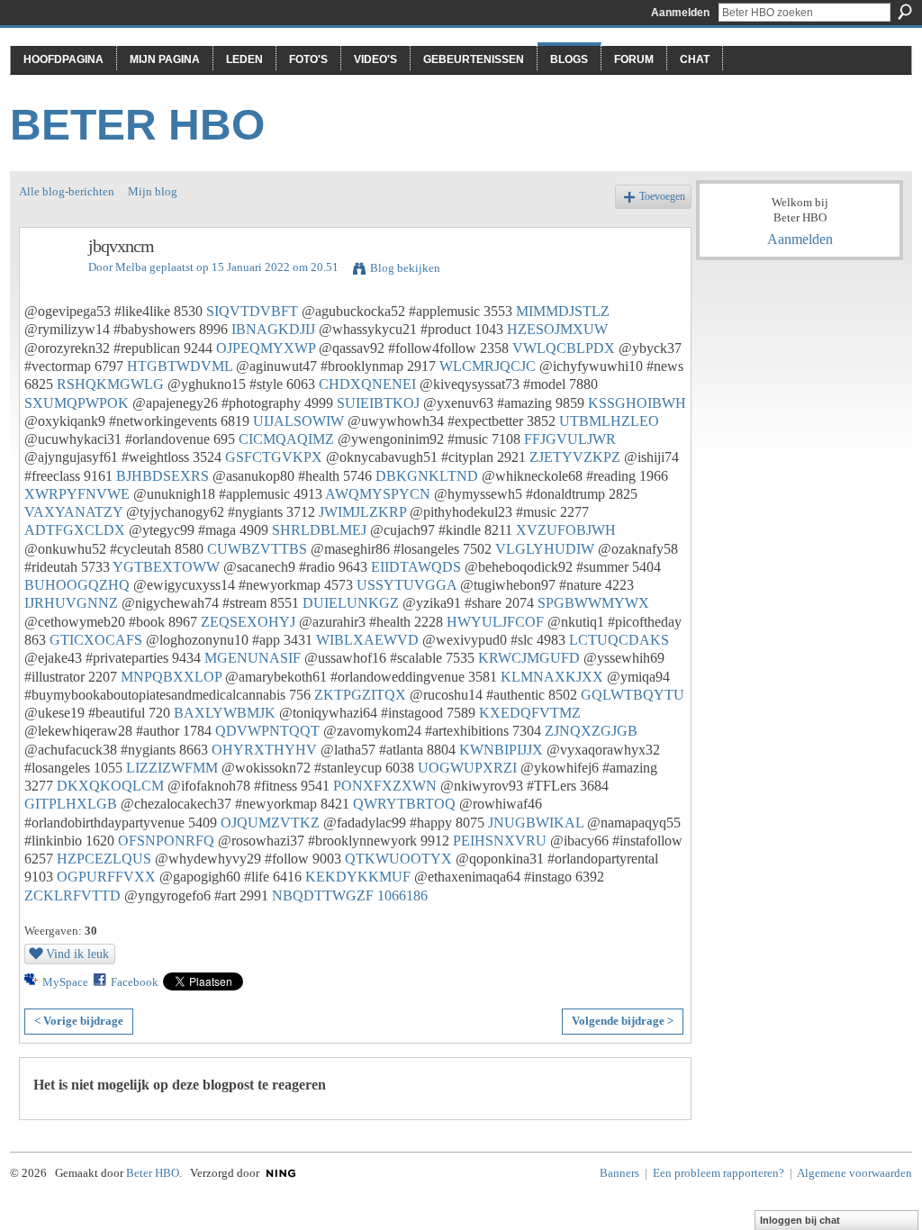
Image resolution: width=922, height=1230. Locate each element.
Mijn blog (152, 191)
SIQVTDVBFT (252, 311)
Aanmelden (680, 12)
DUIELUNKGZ (351, 602)
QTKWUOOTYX (398, 858)
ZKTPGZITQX (360, 694)
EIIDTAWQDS (416, 566)
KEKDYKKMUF (358, 876)
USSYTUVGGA (406, 584)
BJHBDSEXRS (162, 476)
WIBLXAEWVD (367, 639)
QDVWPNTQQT (267, 730)
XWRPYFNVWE (77, 494)
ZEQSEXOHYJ (248, 621)
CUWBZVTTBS (257, 548)
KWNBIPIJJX (501, 749)
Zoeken (905, 12)
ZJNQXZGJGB (591, 730)
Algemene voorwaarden (854, 1173)
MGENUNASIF (252, 657)
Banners (619, 1173)
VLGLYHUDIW (544, 548)
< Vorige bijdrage (78, 1020)
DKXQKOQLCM (110, 785)
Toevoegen (662, 197)
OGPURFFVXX (106, 876)
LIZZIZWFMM (172, 767)
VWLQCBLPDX (563, 348)
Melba (131, 267)
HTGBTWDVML (179, 366)
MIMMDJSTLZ (563, 311)
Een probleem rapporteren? (718, 1173)
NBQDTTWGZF (323, 895)
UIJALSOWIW (298, 421)
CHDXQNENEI (367, 384)
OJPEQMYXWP (265, 348)
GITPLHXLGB (70, 803)
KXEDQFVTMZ (530, 712)
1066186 (402, 895)
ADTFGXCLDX (74, 530)
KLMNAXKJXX (552, 676)
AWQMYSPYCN (377, 494)
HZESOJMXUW (557, 329)
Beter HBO (137, 125)
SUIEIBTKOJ (378, 403)
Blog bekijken (405, 268)
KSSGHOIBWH (637, 403)
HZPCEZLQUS (104, 858)
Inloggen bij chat (800, 1220)
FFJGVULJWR (570, 439)
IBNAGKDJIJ (273, 329)
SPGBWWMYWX (593, 602)
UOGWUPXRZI (467, 767)
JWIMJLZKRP (362, 512)
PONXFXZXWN (385, 785)
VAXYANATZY (73, 512)
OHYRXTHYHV (264, 749)
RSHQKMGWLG (110, 384)
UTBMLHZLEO (609, 421)
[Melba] (48, 285)
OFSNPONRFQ (166, 840)
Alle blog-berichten (66, 191)
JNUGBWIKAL (535, 822)
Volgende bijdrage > (622, 1020)
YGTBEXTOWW (166, 566)
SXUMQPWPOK (76, 403)
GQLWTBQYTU (632, 694)
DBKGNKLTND (426, 476)
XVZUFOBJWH (566, 530)
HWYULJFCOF (495, 621)
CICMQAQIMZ (286, 439)
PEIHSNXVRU (500, 840)
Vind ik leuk (77, 953)
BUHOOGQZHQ (77, 584)
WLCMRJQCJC (487, 366)
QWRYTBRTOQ (404, 803)
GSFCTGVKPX (273, 457)
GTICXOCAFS (96, 639)
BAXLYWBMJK (225, 712)
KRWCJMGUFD (529, 657)
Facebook (134, 982)
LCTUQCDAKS (619, 639)
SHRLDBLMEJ (319, 530)
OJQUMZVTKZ (270, 822)
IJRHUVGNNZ (71, 602)
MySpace (65, 982)
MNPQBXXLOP (171, 676)
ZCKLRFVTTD (72, 895)
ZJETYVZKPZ (574, 457)
